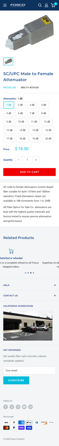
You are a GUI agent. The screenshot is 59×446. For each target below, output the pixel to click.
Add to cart (29, 171)
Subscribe (16, 380)
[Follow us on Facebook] (5, 407)
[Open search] (40, 5)
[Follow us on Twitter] (12, 407)
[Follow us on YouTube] (24, 407)
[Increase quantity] (35, 159)
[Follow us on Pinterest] (18, 407)
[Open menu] (5, 5)
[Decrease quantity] (18, 159)
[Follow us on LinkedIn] (30, 407)
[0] (53, 5)
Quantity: (8, 159)
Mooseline (9, 87)
